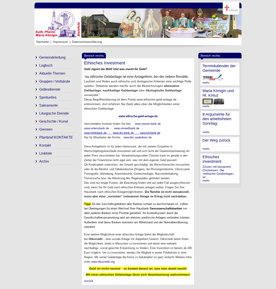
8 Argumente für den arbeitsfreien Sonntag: (216, 119)
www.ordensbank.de (96, 128)
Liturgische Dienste (54, 113)
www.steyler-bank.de (148, 123)
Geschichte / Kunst (53, 121)
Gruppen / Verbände (54, 81)
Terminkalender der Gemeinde (219, 68)
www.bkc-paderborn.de (138, 137)
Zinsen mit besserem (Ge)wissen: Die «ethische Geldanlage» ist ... (218, 172)
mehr (206, 82)
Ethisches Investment (211, 159)
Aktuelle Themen (52, 73)
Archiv (44, 161)
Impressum (60, 41)
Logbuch (46, 65)
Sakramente (48, 105)
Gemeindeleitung (52, 57)
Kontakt (45, 145)
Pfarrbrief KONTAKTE (56, 137)
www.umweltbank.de (126, 128)
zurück (88, 281)
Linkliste (45, 153)
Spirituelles (47, 97)
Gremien (45, 129)
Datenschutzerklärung (87, 41)
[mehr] (213, 79)
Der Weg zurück (216, 140)
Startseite (42, 41)
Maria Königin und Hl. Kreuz (218, 93)
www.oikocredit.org (102, 261)
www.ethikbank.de (95, 132)
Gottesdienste (49, 89)
